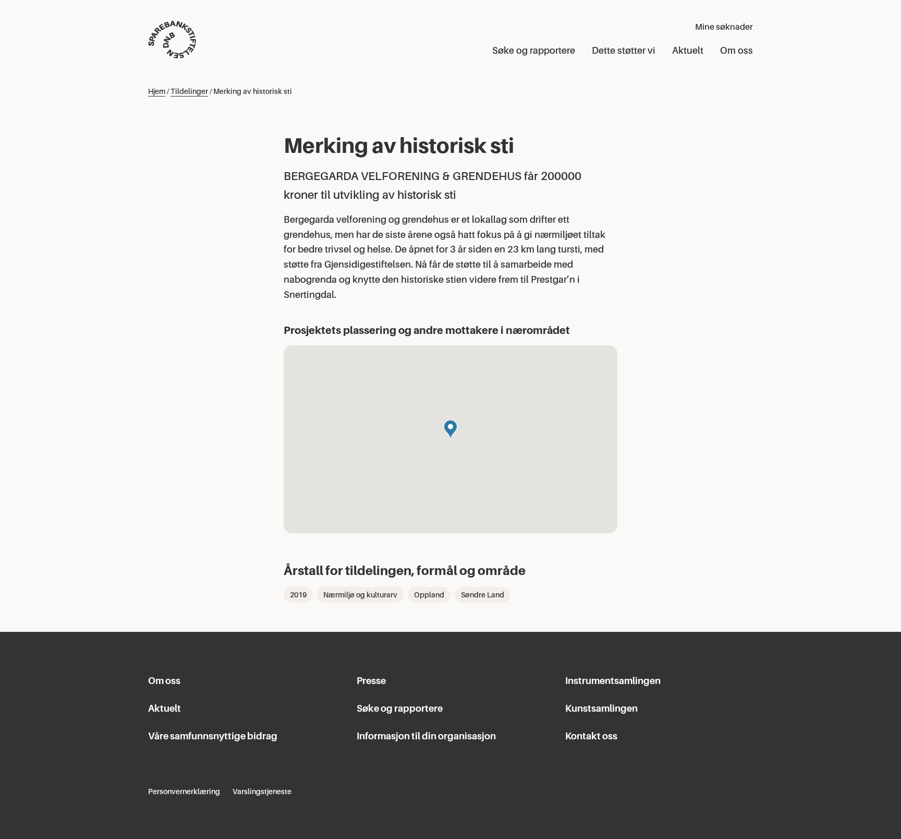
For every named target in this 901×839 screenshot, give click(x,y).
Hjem (156, 91)
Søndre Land (482, 595)
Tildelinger (189, 91)
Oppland (429, 595)
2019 (298, 595)
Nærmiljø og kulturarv (360, 595)
